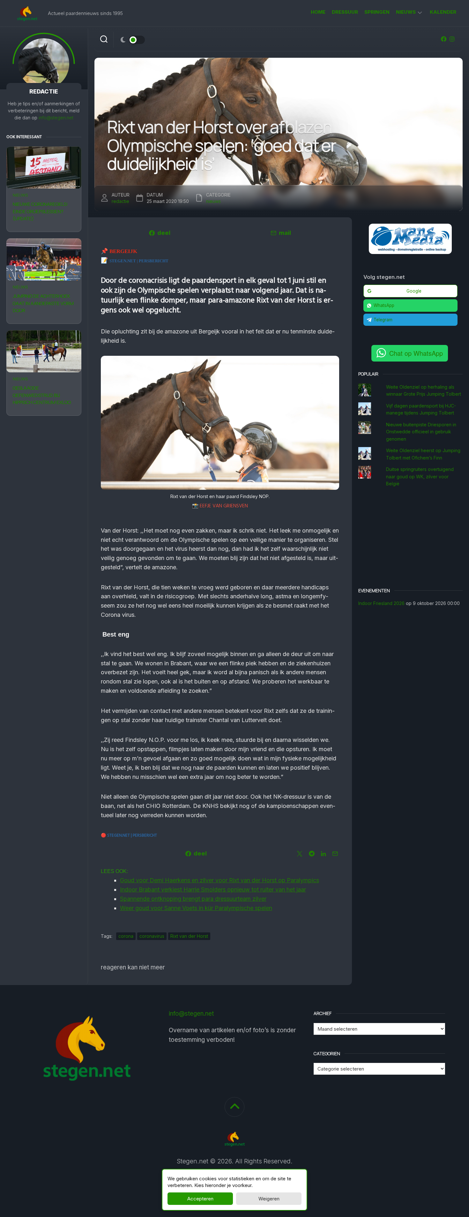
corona (125, 936)
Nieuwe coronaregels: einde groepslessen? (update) (40, 211)
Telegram (383, 319)
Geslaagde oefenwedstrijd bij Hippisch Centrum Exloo (42, 395)
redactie (120, 201)
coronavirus (151, 936)
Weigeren (268, 1199)
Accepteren (200, 1199)
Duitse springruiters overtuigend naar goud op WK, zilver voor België (420, 476)
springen (377, 12)
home (318, 12)
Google (413, 291)
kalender (443, 12)
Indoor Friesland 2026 (381, 603)
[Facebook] (444, 39)
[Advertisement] (410, 538)
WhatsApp (384, 305)
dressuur (345, 12)
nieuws (406, 12)
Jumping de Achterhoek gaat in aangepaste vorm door (43, 303)
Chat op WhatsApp (416, 353)
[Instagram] (452, 39)
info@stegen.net (56, 117)
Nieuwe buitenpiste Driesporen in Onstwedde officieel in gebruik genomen (421, 432)
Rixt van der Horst (189, 936)
